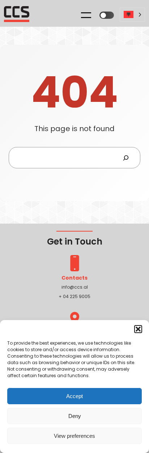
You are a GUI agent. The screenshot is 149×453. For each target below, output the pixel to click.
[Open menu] (86, 15)
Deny (74, 416)
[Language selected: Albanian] (132, 17)
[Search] (126, 158)
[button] (138, 329)
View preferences (74, 436)
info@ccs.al (74, 287)
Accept (74, 396)
